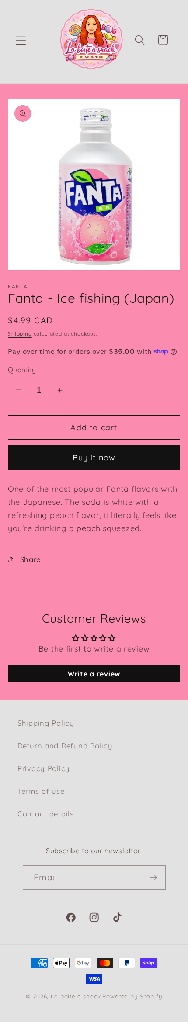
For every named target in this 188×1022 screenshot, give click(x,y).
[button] (21, 39)
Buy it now (94, 458)
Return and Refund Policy (64, 745)
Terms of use (41, 791)
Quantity (22, 369)
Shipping (20, 333)
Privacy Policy (43, 768)
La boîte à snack (76, 996)
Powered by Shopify (132, 996)
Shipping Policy (45, 722)
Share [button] (30, 559)
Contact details (45, 813)
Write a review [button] (94, 673)
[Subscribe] (153, 877)
